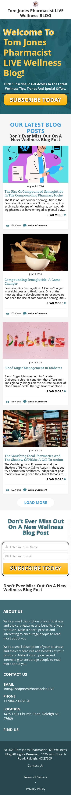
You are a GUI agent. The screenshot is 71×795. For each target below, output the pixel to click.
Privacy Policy (35, 789)
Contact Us (35, 766)
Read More (55, 215)
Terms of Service (35, 777)
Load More (35, 502)
